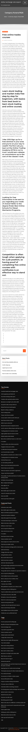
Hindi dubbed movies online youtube (9, 576)
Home (5, 16)
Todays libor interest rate (7, 637)
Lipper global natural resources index (9, 433)
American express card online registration (10, 470)
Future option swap (5, 709)
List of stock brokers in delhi (7, 452)
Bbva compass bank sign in (7, 482)
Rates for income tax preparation (8, 599)
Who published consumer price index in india (11, 454)
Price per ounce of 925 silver (7, 684)
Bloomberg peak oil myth (6, 700)
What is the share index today (8, 523)
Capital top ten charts (7, 367)
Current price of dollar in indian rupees (10, 676)
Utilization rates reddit (6, 507)
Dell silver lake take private (7, 563)
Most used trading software (7, 645)
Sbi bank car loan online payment (8, 597)
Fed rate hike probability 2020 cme (10, 362)
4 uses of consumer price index (8, 493)
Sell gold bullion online (6, 555)
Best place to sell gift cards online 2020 (10, 402)
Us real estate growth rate (7, 462)
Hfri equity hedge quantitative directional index (12, 565)
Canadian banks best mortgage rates (9, 391)
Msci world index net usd (6, 557)
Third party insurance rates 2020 (8, 594)
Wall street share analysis (7, 560)
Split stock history (5, 549)
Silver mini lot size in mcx (7, 531)
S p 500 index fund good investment (9, 449)
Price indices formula (6, 673)
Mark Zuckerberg (8, 40)
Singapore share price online (7, 446)
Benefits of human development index (9, 624)
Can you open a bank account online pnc (10, 417)
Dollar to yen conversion (6, 423)
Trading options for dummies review (9, 431)
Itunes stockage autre (6, 627)
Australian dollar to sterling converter (10, 686)
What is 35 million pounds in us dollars (9, 512)
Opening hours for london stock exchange (10, 668)
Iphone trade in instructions (7, 692)
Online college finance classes (8, 568)
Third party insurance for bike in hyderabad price (12, 671)
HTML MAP (17, 729)
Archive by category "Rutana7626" (16, 16)
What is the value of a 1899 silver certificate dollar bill (13, 702)
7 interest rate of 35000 (6, 584)
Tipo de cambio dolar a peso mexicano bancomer (12, 592)
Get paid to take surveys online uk (8, 404)
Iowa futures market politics (7, 648)
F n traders (3, 441)
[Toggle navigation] (25, 2)
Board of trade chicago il (6, 658)
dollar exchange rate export (11, 2)
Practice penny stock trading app (8, 621)
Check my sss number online (7, 544)
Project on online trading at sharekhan (10, 681)
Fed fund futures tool (6, 460)
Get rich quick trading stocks (7, 528)
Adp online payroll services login (8, 518)
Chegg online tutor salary (7, 552)
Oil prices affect (4, 488)
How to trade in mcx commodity (9, 373)
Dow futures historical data (7, 420)
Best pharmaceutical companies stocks (10, 425)
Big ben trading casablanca (7, 409)
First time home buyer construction (9, 520)
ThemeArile (12, 729)
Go (24, 350)
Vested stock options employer (8, 515)
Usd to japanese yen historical (8, 394)
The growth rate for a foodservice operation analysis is (13, 570)
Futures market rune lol (6, 539)
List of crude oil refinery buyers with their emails (12, 428)
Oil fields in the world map (7, 480)
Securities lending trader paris (8, 396)
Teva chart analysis (5, 643)
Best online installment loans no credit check (11, 439)
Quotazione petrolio (5, 661)
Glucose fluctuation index (7, 678)
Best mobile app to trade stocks (8, 490)
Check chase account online (7, 468)
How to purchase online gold (7, 498)
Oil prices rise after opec (6, 697)
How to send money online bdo (8, 607)
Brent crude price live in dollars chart (9, 578)
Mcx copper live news (6, 581)
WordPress (16, 728)
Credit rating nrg (6, 365)
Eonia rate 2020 (4, 496)
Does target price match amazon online (10, 541)
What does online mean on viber (8, 714)
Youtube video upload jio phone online (10, 399)
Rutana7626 (5, 31)
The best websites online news (9, 370)
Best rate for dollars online (7, 650)
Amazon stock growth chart (7, 602)
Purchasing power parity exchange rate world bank (13, 689)
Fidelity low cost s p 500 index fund (9, 613)
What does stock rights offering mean (9, 640)
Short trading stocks (5, 412)
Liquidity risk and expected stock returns (10, 605)
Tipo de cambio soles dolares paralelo (10, 444)
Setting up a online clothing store (8, 589)
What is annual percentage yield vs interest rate (12, 547)
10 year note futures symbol (7, 415)
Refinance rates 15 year (6, 525)
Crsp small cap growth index (7, 629)
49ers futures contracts (6, 656)
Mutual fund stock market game (8, 407)
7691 (2, 720)
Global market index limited (7, 436)
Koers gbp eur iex (5, 485)
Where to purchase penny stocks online (10, 465)
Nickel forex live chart (6, 694)
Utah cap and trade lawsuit (7, 717)
